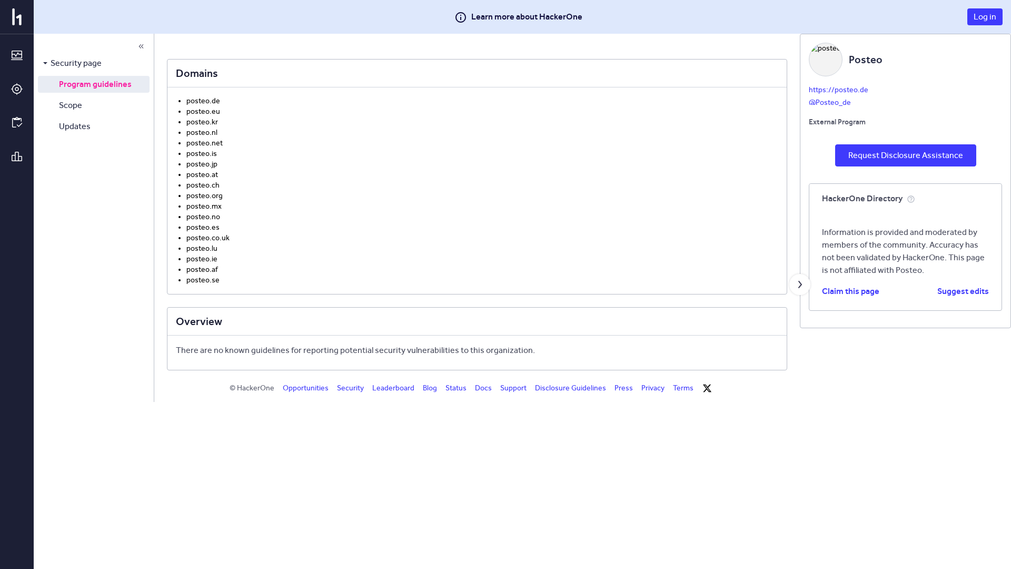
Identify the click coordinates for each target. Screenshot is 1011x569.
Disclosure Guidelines (570, 388)
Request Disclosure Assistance (905, 155)
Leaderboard (393, 388)
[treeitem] (94, 63)
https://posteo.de (838, 89)
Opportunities (306, 388)
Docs (483, 388)
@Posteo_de (830, 102)
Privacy (653, 388)
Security (350, 388)
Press (623, 388)
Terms (683, 388)
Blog (430, 388)
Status (456, 388)
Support (513, 388)
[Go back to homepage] (16, 16)
